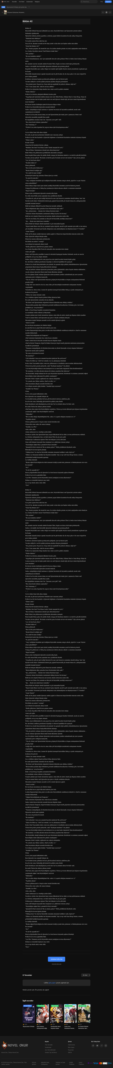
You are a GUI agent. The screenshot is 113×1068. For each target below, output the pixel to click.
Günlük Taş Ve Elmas (51, 1052)
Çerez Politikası (81, 1063)
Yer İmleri (21, 1)
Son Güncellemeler (50, 1050)
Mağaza (37, 1)
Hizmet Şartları (34, 1063)
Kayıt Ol (108, 1)
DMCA (70, 1052)
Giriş (101, 1)
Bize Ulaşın (71, 1047)
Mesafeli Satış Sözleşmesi (45, 1063)
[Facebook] (93, 1045)
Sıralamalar (29, 1)
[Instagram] (106, 1045)
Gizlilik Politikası (71, 1063)
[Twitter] (97, 1045)
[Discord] (101, 1045)
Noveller (14, 1)
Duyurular (71, 1050)
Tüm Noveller (49, 1045)
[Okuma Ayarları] (106, 12)
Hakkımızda (71, 1045)
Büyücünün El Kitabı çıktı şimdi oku (17, 7)
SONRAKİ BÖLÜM (56, 959)
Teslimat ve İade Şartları (60, 1063)
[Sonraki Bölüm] (110, 12)
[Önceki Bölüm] (103, 12)
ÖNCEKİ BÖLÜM (56, 964)
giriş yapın (52, 983)
